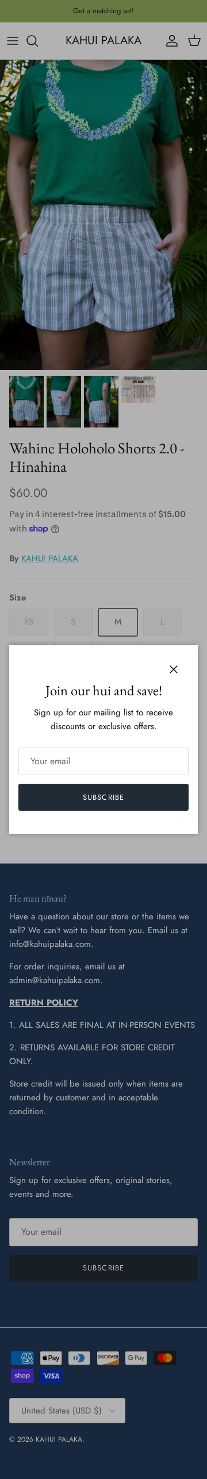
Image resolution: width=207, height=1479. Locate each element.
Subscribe (103, 797)
